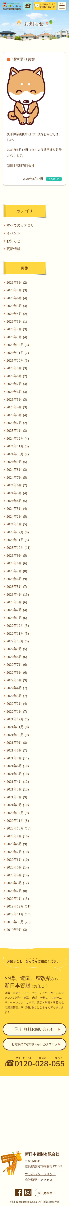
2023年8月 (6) (17, 563)
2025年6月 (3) (17, 392)
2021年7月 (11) (18, 758)
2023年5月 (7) (17, 587)
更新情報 (13, 249)
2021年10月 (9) (18, 735)
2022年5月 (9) (17, 680)
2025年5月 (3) (17, 399)
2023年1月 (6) (17, 618)
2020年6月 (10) (18, 860)
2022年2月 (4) (17, 704)
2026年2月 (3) (17, 329)
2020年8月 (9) (17, 844)
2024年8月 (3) (17, 470)
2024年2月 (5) (17, 516)
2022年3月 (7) (17, 696)
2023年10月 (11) (18, 548)
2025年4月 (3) (17, 407)
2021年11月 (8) (18, 727)
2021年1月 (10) (18, 805)
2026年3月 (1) (17, 321)
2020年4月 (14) (18, 875)
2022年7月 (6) (17, 665)
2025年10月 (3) (18, 360)
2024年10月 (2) (18, 454)
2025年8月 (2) (17, 376)
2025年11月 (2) (18, 353)
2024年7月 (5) (17, 477)
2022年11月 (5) (18, 633)
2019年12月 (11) (18, 906)
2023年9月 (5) (17, 555)
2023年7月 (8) (17, 571)
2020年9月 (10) (18, 836)
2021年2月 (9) (17, 797)
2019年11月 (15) (18, 914)
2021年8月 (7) (17, 750)
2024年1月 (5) (17, 524)
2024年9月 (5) (17, 462)
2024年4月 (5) (17, 501)
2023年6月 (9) (17, 579)
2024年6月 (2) (17, 485)
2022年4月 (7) (17, 688)
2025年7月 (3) (17, 384)
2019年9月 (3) (17, 930)
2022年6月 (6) (17, 672)
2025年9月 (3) (17, 368)
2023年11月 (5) (18, 540)
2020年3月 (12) (18, 883)
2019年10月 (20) (18, 922)
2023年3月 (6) (17, 602)
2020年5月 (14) (18, 867)
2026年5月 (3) (17, 306)
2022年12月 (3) (18, 626)
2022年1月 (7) (17, 711)
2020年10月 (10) (18, 828)
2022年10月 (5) (18, 641)
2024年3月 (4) (17, 509)
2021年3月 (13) (18, 789)
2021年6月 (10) (18, 766)
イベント (13, 233)
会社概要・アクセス (39, 1179)
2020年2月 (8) (17, 891)
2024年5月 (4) (17, 493)
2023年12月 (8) (18, 532)
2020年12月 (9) (18, 813)
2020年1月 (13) (18, 899)
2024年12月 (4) (18, 438)
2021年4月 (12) (18, 782)
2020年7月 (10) (18, 852)
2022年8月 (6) (17, 657)
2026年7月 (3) (17, 290)
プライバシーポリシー (40, 1174)
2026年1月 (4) (17, 337)
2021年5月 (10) (18, 774)
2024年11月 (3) (18, 446)
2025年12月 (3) (18, 345)
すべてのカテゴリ (20, 225)
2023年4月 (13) (18, 594)
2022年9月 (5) (17, 649)
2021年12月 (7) (18, 719)
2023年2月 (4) (17, 610)
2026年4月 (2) (17, 314)
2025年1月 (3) (17, 431)
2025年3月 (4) (17, 415)
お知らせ (13, 241)
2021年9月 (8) (17, 743)
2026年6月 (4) (17, 298)
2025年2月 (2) (17, 423)
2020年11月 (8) (18, 821)
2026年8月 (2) (17, 282)
